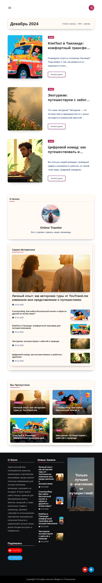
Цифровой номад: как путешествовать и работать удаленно (67, 151)
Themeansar (69, 579)
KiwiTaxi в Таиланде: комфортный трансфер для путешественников (68, 47)
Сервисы (18, 403)
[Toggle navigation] (10, 7)
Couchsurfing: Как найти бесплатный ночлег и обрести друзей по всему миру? (70, 411)
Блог (51, 37)
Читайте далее (57, 74)
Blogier (58, 579)
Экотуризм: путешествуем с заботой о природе (69, 99)
